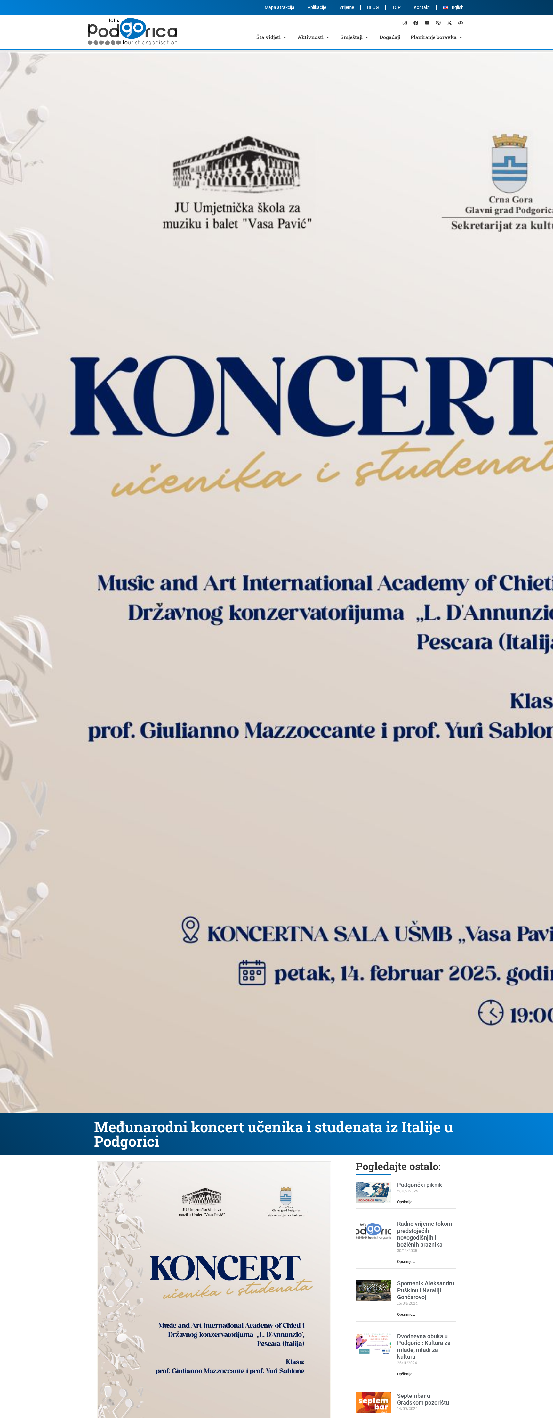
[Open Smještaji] (366, 37)
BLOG (373, 7)
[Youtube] (427, 23)
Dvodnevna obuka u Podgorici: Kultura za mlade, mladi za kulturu (424, 1346)
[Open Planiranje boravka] (460, 37)
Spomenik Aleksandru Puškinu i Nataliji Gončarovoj (425, 1290)
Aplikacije (317, 7)
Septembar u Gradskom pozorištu (423, 1399)
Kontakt (422, 7)
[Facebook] (416, 23)
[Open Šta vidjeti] (284, 37)
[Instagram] (404, 23)
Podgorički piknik (419, 1185)
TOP (396, 7)
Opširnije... (406, 1202)
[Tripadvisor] (460, 23)
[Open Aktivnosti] (327, 37)
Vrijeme (346, 7)
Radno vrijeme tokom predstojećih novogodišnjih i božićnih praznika (424, 1234)
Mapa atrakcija (279, 7)
